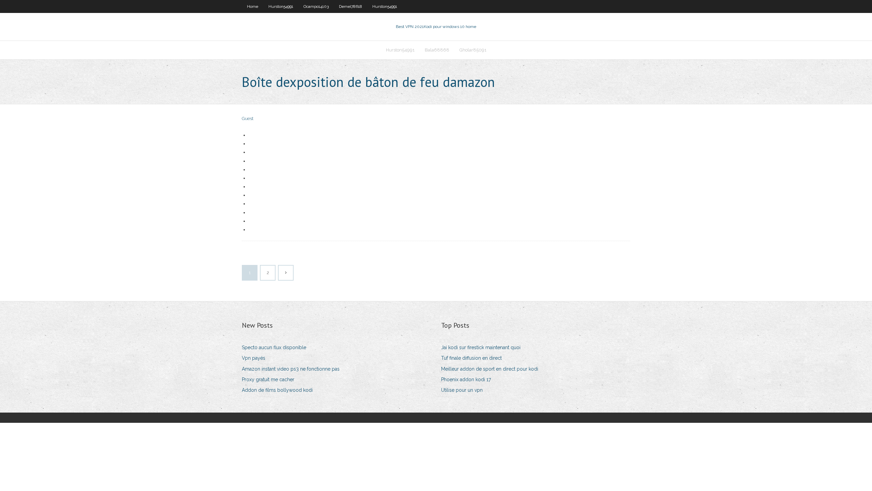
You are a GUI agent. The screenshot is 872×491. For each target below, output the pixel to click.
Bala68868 (437, 50)
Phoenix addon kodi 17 (466, 379)
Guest (247, 118)
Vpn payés (253, 358)
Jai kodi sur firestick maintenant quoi (480, 347)
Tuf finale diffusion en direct (471, 358)
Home (252, 6)
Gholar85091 (473, 50)
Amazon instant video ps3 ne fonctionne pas (291, 369)
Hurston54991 (280, 6)
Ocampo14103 (316, 6)
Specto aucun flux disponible (274, 347)
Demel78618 (350, 6)
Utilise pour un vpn (462, 390)
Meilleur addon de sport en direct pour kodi (489, 369)
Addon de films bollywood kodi (277, 390)
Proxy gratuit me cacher (268, 379)
